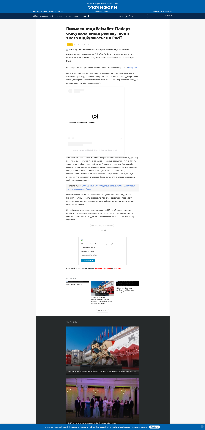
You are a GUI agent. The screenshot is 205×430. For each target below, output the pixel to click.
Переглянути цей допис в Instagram (81, 122)
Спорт (76, 16)
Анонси (60, 11)
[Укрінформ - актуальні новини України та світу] (102, 7)
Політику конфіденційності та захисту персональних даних (125, 427)
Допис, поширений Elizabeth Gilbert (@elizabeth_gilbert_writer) (95, 150)
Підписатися (88, 260)
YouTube (117, 268)
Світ (51, 16)
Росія (92, 225)
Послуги (36, 11)
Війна (35, 16)
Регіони (59, 16)
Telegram (98, 268)
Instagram (132, 68)
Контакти (119, 16)
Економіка (44, 16)
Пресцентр (52, 11)
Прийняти (154, 427)
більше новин (102, 311)
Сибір (99, 225)
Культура (67, 16)
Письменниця (109, 225)
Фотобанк (44, 11)
